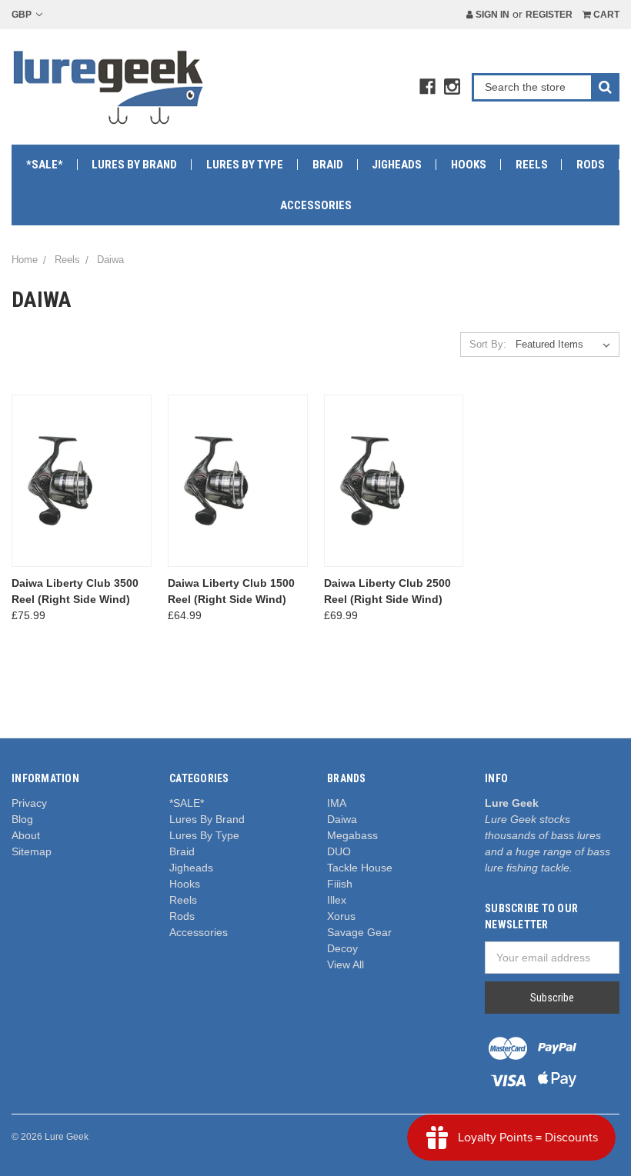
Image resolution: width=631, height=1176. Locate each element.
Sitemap (32, 851)
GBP (23, 14)
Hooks (468, 165)
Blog (22, 819)
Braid (327, 165)
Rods (590, 165)
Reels (532, 165)
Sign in (491, 14)
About (26, 835)
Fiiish (339, 884)
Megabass (352, 835)
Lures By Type (244, 165)
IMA (336, 803)
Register (549, 14)
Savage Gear (359, 932)
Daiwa (342, 819)
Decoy (342, 948)
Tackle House (359, 867)
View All (345, 964)
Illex (336, 900)
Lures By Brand (134, 165)
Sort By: (487, 344)
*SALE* (44, 165)
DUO (339, 851)
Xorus (341, 916)
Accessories (316, 205)
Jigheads (397, 165)
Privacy (29, 803)
